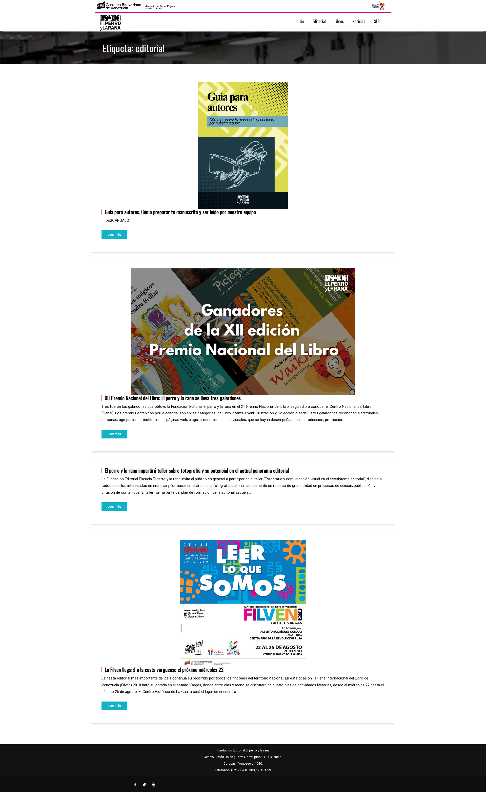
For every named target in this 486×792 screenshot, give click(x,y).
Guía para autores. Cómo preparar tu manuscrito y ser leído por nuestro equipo (180, 212)
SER (377, 21)
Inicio (300, 21)
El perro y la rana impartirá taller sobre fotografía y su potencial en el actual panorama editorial (197, 470)
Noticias (358, 21)
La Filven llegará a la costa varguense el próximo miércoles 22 (164, 669)
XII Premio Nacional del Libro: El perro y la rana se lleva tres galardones (173, 398)
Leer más (114, 234)
